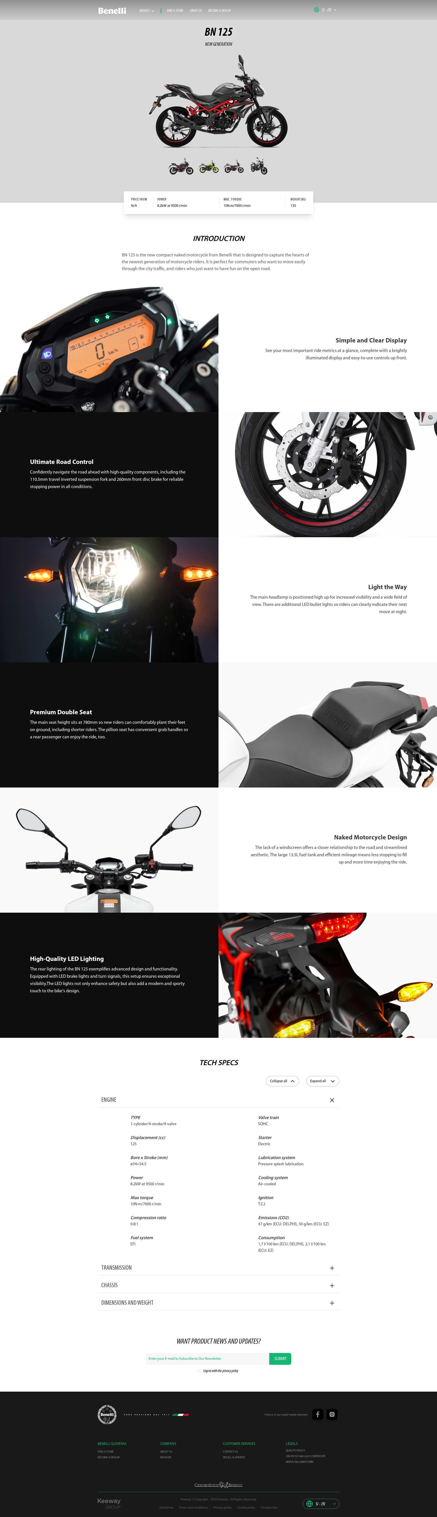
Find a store (175, 11)
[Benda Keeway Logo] (107, 1414)
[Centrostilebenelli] (218, 1485)
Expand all (318, 1081)
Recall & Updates (234, 1457)
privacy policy (230, 1371)
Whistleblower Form (299, 1462)
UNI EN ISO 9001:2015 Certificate (305, 1456)
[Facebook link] (317, 1415)
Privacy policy (222, 1507)
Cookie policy (246, 1507)
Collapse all (278, 1081)
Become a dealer (219, 11)
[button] (325, 10)
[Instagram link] (331, 1415)
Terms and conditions (193, 1507)
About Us (196, 11)
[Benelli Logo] (119, 11)
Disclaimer (166, 1507)
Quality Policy (295, 1450)
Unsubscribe (269, 1507)
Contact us (230, 1452)
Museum (165, 1457)
